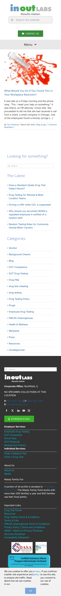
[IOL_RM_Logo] (30, 4)
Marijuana (14, 330)
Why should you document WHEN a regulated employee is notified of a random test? (28, 214)
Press (12, 337)
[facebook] (6, 410)
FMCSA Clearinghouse (21, 318)
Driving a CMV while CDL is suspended (30, 204)
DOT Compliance (18, 267)
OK (30, 590)
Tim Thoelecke (13, 125)
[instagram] (29, 410)
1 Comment (52, 125)
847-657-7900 (15, 401)
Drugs (43, 125)
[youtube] (23, 410)
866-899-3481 (35, 401)
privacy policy (36, 573)
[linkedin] (18, 410)
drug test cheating (18, 286)
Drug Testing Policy (19, 299)
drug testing (15, 292)
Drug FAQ (14, 279)
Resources (14, 343)
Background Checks (19, 254)
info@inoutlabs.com (17, 404)
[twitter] (12, 410)
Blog (38, 125)
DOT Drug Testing (18, 273)
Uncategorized (17, 349)
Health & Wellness (18, 324)
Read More (8, 127)
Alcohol (13, 248)
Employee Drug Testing (21, 311)
